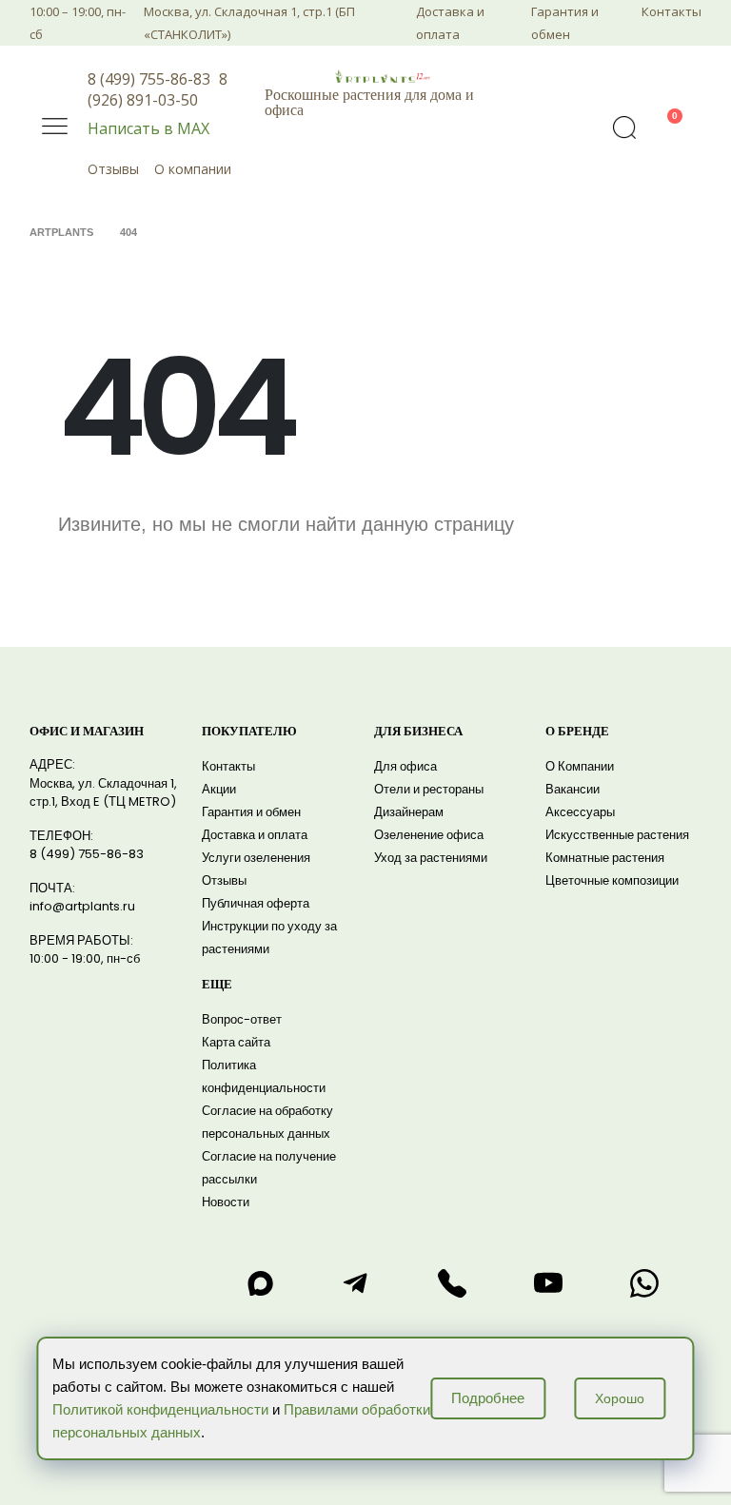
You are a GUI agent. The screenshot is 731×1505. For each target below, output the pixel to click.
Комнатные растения (604, 858)
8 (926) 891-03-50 (157, 89)
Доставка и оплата (450, 23)
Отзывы (113, 169)
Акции (219, 789)
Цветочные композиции (612, 880)
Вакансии (572, 789)
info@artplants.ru (82, 906)
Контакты (671, 11)
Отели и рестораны (429, 789)
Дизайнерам (409, 812)
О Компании (579, 766)
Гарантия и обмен (565, 23)
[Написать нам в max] (260, 1283)
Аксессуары (580, 812)
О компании (192, 169)
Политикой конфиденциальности (160, 1409)
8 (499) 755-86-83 (149, 78)
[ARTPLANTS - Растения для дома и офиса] (382, 76)
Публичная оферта (255, 903)
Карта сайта (236, 1042)
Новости (225, 1202)
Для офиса (405, 766)
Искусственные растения (617, 835)
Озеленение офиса (429, 835)
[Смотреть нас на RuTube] (548, 1283)
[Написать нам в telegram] (356, 1283)
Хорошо (619, 1398)
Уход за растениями (430, 858)
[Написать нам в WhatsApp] (644, 1283)
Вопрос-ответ (242, 1019)
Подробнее (487, 1398)
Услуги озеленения (256, 858)
